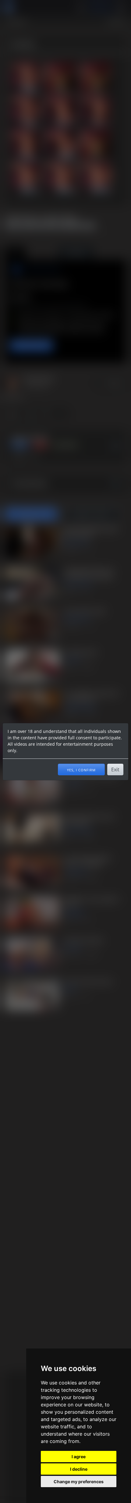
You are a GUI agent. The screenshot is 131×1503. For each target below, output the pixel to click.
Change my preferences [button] (79, 1481)
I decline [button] (78, 1469)
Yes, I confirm (81, 769)
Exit (115, 769)
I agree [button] (79, 1456)
